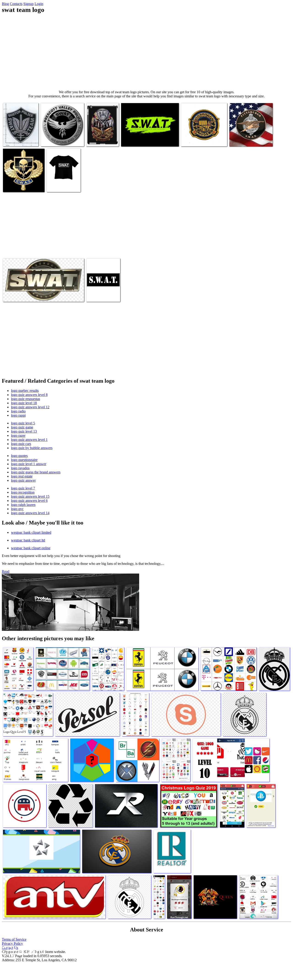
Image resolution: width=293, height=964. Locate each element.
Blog (5, 4)
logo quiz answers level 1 (29, 440)
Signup (28, 4)
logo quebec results (25, 391)
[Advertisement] (146, 52)
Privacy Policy (12, 943)
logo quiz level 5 (23, 423)
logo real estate (22, 476)
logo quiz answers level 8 (29, 395)
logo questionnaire (24, 460)
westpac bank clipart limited (31, 532)
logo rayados (20, 468)
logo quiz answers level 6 (29, 501)
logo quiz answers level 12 (30, 407)
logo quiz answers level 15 (30, 496)
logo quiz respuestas (25, 399)
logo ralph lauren (23, 505)
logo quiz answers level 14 (30, 513)
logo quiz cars (21, 444)
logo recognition (23, 492)
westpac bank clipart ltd (28, 540)
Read (5, 571)
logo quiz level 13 (24, 431)
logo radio (18, 411)
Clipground (23, 950)
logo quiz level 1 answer (28, 464)
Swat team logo (14, 140)
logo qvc (17, 509)
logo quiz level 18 (24, 403)
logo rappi (18, 415)
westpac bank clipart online (30, 548)
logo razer (18, 435)
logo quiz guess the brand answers (35, 472)
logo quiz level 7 (23, 488)
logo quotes (19, 456)
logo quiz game (22, 427)
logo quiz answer (23, 480)
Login (39, 4)
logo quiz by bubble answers (31, 448)
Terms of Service (14, 939)
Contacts (16, 4)
